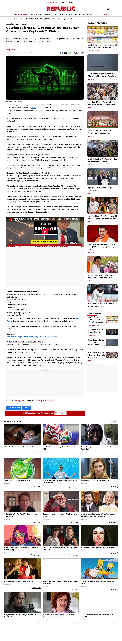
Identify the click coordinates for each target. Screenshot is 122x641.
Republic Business (13, 53)
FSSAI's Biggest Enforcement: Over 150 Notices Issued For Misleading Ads (102, 46)
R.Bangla (64, 2)
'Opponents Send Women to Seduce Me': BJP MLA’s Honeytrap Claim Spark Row (102, 246)
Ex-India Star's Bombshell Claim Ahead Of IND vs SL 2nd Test (102, 305)
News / (6, 19)
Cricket (89, 309)
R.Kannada (71, 2)
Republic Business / (14, 19)
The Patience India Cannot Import (95, 331)
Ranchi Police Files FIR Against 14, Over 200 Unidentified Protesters (102, 160)
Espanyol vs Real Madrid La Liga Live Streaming (101, 188)
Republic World (50, 2)
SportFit (89, 107)
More (105, 14)
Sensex (33, 107)
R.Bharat (58, 2)
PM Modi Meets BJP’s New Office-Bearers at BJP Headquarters (100, 131)
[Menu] (107, 8)
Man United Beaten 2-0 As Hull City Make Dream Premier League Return (101, 103)
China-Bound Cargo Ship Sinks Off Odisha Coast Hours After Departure (101, 74)
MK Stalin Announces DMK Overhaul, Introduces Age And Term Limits (101, 276)
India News (90, 79)
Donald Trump (14, 407)
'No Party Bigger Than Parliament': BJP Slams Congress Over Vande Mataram (102, 217)
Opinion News (91, 335)
